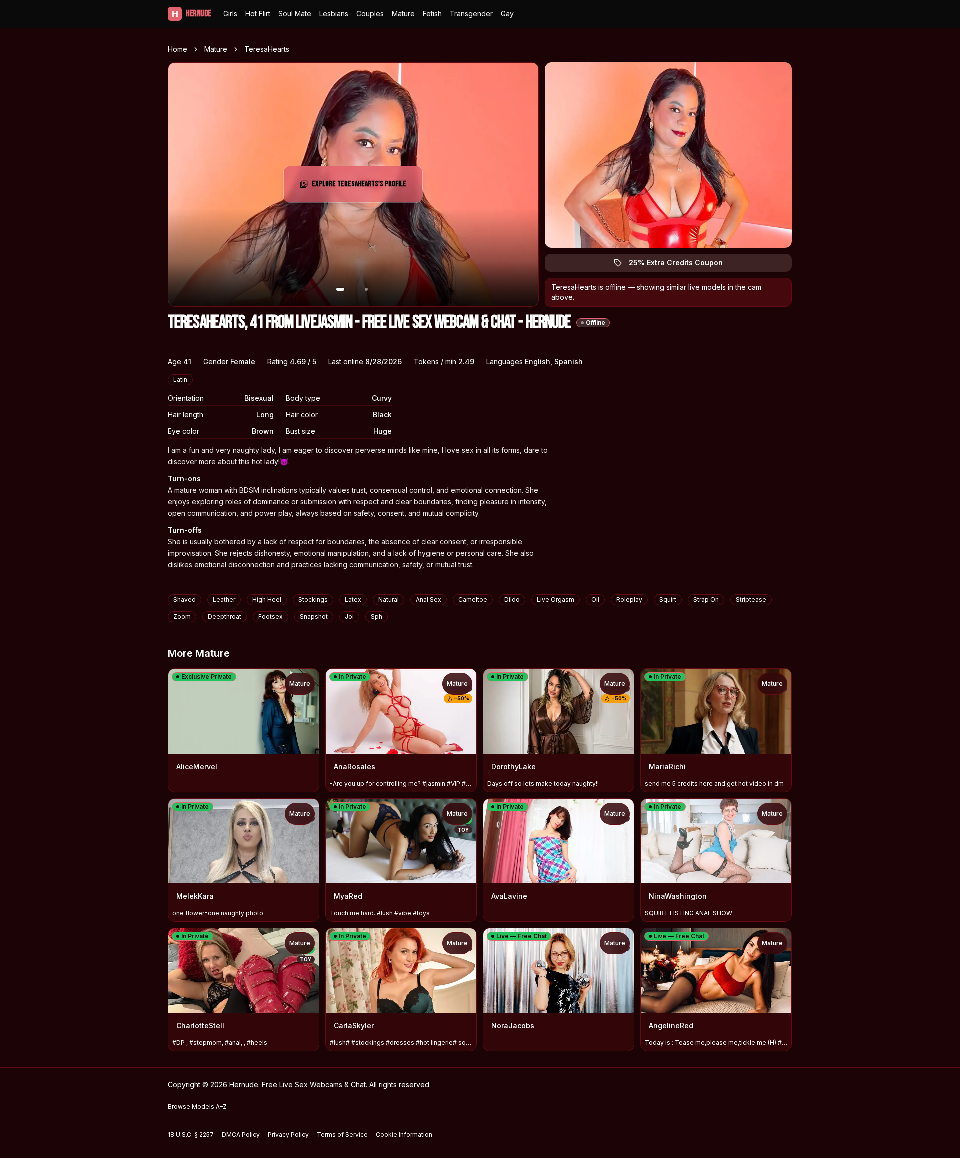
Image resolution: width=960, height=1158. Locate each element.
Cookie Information (404, 1134)
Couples (370, 14)
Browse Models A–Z (197, 1106)
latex (353, 600)
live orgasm (555, 600)
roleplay (629, 600)
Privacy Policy (288, 1134)
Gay (507, 14)
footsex (270, 616)
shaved (185, 600)
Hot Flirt (258, 14)
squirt (668, 600)
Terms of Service (342, 1134)
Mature (403, 14)
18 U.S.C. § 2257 (191, 1134)
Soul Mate (295, 14)
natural (388, 600)
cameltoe (473, 600)
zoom (182, 616)
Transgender (471, 14)
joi (349, 616)
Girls (231, 14)
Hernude (192, 13)
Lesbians (334, 14)
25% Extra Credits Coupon (681, 265)
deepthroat (225, 616)
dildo (512, 600)
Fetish (432, 14)
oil (596, 600)
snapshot (314, 616)
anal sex (429, 600)
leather (224, 600)
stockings (313, 600)
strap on (706, 600)
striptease (751, 600)
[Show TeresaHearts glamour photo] (367, 289)
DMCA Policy (241, 1134)
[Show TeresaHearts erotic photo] (341, 289)
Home (178, 49)
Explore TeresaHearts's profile (359, 187)
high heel (267, 600)
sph (376, 616)
